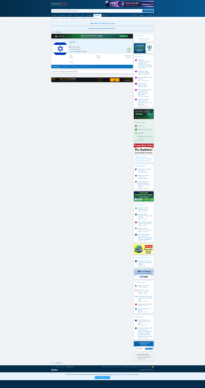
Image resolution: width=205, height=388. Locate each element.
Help (150, 367)
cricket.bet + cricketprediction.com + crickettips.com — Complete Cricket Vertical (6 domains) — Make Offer (145, 63)
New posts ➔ (139, 57)
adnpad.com (141, 133)
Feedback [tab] (81, 66)
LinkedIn (147, 38)
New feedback (83, 18)
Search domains (148, 11)
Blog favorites (139, 317)
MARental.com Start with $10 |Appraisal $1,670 (145, 129)
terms (126, 374)
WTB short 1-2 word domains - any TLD (143, 290)
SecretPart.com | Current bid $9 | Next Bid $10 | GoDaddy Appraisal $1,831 (145, 136)
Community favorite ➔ (142, 258)
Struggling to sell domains (145, 304)
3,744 (128, 57)
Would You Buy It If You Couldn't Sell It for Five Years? (144, 321)
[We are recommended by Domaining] (54, 370)
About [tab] (88, 66)
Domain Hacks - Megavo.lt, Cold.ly (143, 84)
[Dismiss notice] (151, 28)
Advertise (110, 367)
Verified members (64, 18)
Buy (76, 15)
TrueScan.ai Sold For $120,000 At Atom (143, 208)
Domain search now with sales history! (101, 28)
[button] (58, 15)
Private (113, 23)
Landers (89, 15)
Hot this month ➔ (140, 282)
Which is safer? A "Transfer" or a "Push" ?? (144, 229)
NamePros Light (61, 367)
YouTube (142, 40)
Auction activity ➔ (140, 122)
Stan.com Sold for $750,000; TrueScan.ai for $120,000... (145, 215)
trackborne (144, 86)
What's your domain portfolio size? (143, 176)
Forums (54, 15)
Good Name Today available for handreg (143, 72)
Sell (82, 15)
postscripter (146, 74)
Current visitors (55, 18)
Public (107, 23)
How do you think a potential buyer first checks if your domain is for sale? (143, 159)
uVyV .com (141, 140)
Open (100, 23)
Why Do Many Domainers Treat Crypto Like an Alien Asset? (145, 297)
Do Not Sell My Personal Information (130, 367)
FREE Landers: (94, 23)
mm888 (143, 68)
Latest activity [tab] (65, 66)
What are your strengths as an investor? (144, 170)
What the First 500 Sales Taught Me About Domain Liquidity (145, 262)
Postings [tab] (74, 66)
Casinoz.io (140, 126)
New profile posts (74, 18)
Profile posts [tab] (56, 66)
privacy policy (120, 374)
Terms (141, 367)
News (70, 15)
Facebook (140, 38)
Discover (62, 15)
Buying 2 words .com (143, 285)
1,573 (71, 57)
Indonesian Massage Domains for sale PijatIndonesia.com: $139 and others (145, 101)
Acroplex (145, 338)
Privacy (146, 367)
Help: (104, 23)
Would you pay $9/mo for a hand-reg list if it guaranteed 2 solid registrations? (145, 92)
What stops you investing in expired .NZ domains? (145, 222)
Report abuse (117, 367)
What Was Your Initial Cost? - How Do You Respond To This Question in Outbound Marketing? (145, 237)
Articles (146, 40)
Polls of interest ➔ (140, 166)
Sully (144, 265)
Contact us (104, 367)
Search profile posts (93, 18)
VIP (70, 44)
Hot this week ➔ (140, 205)
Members (97, 15)
